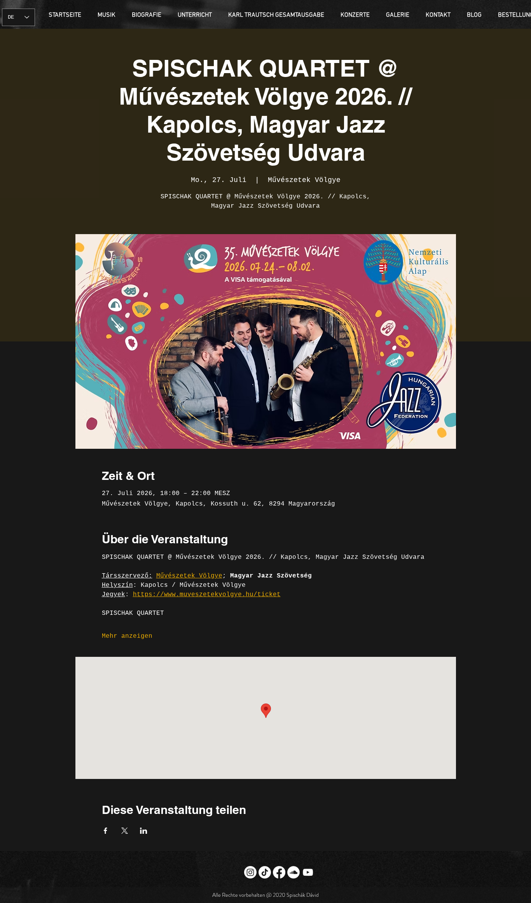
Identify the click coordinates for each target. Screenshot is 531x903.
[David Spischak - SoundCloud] (293, 872)
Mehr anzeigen (127, 636)
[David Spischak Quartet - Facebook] (279, 872)
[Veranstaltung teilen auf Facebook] (105, 831)
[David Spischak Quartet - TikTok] (265, 872)
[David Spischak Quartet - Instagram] (250, 872)
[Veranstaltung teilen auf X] (124, 831)
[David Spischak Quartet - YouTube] (308, 872)
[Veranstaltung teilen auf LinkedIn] (143, 831)
